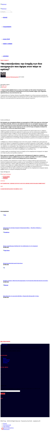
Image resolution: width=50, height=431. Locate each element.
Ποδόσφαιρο (7, 27)
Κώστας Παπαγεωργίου (12, 77)
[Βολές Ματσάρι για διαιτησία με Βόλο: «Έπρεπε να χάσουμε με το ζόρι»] (13, 289)
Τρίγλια (5, 178)
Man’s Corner (7, 43)
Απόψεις (6, 56)
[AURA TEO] (4, 86)
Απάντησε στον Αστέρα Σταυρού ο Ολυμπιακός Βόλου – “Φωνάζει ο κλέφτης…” (22, 227)
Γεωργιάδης (6, 176)
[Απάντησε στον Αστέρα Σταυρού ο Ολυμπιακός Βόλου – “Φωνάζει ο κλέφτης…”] (13, 220)
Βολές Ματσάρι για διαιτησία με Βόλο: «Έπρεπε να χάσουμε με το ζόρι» (21, 296)
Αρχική (5, 423)
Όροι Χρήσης (6, 426)
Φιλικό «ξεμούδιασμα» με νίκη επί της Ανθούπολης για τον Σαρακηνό (20, 246)
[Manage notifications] (2, 429)
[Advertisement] (24, 109)
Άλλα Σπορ (6, 39)
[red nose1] (3, 87)
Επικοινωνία (6, 429)
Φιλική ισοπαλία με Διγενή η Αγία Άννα (13, 263)
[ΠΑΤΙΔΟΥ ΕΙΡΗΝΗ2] (6, 174)
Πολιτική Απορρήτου (8, 428)
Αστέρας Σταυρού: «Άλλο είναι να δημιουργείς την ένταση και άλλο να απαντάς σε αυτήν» (25, 280)
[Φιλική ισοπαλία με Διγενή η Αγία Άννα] (13, 256)
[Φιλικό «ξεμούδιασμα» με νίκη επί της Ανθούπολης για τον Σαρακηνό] (13, 238)
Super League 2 (5, 60)
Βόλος (5, 17)
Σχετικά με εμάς (7, 425)
